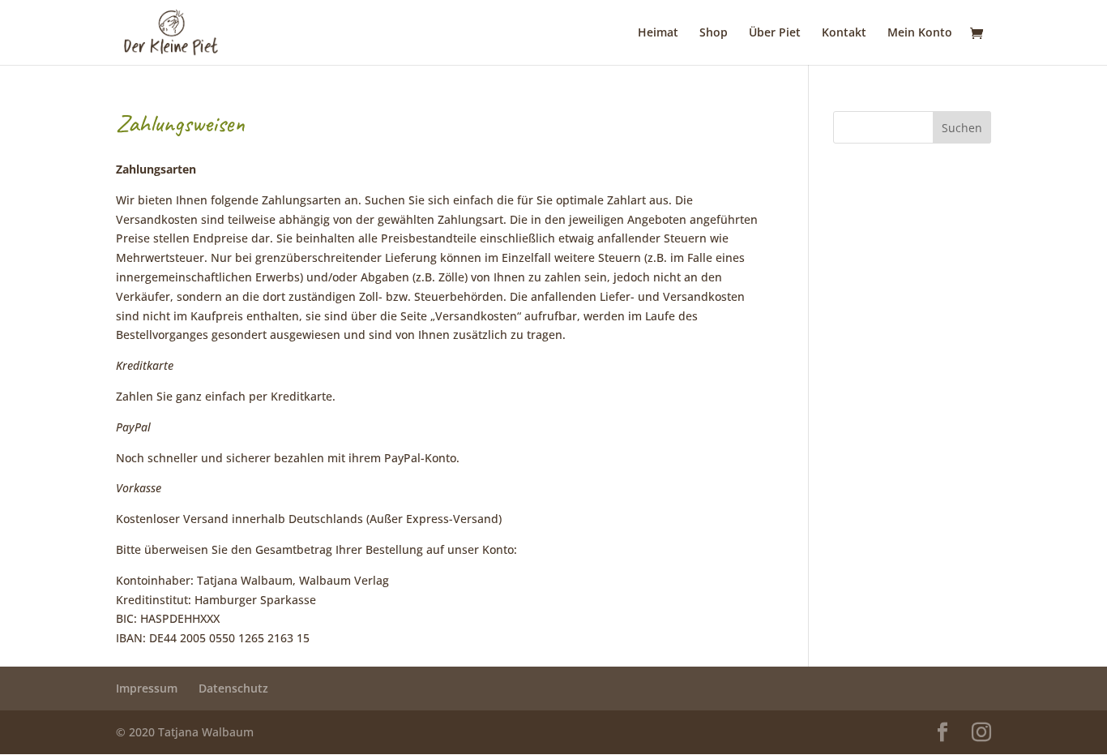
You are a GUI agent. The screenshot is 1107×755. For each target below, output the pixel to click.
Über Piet (775, 33)
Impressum (146, 688)
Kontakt (844, 33)
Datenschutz (233, 688)
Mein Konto (919, 33)
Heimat (658, 33)
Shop (713, 33)
